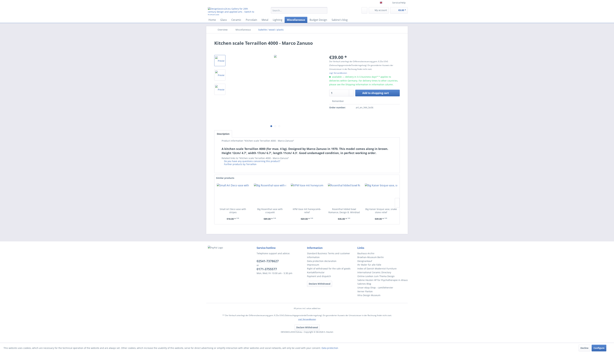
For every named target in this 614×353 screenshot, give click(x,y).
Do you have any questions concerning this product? (251, 161)
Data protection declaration (321, 261)
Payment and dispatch (319, 276)
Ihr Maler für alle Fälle (369, 264)
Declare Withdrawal (319, 283)
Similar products (225, 177)
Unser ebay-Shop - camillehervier (375, 287)
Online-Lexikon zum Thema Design (376, 276)
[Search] (324, 10)
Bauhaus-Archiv (365, 253)
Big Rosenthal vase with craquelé (270, 211)
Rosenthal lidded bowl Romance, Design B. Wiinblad (344, 211)
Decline (584, 347)
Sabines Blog (364, 283)
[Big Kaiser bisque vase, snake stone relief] (381, 195)
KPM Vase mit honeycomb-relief (307, 211)
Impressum (313, 264)
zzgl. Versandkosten (338, 73)
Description (223, 133)
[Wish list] (364, 10)
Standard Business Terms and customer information (328, 255)
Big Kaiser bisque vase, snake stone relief (381, 211)
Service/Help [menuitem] (399, 2)
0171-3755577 (267, 269)
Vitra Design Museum (368, 295)
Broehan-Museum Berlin (370, 257)
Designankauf (364, 261)
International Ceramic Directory (374, 272)
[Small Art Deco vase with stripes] (233, 195)
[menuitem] (299, 12)
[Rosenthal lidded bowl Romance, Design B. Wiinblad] (344, 195)
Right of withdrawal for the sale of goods (328, 268)
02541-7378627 (268, 261)
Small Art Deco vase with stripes (233, 211)
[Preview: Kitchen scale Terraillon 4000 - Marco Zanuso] (219, 60)
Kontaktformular (316, 272)
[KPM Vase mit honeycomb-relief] (307, 195)
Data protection (330, 347)
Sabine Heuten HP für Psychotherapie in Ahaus (382, 280)
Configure (599, 347)
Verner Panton (365, 291)
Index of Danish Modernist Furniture (377, 268)
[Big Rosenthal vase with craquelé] (270, 195)
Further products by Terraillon (239, 164)
